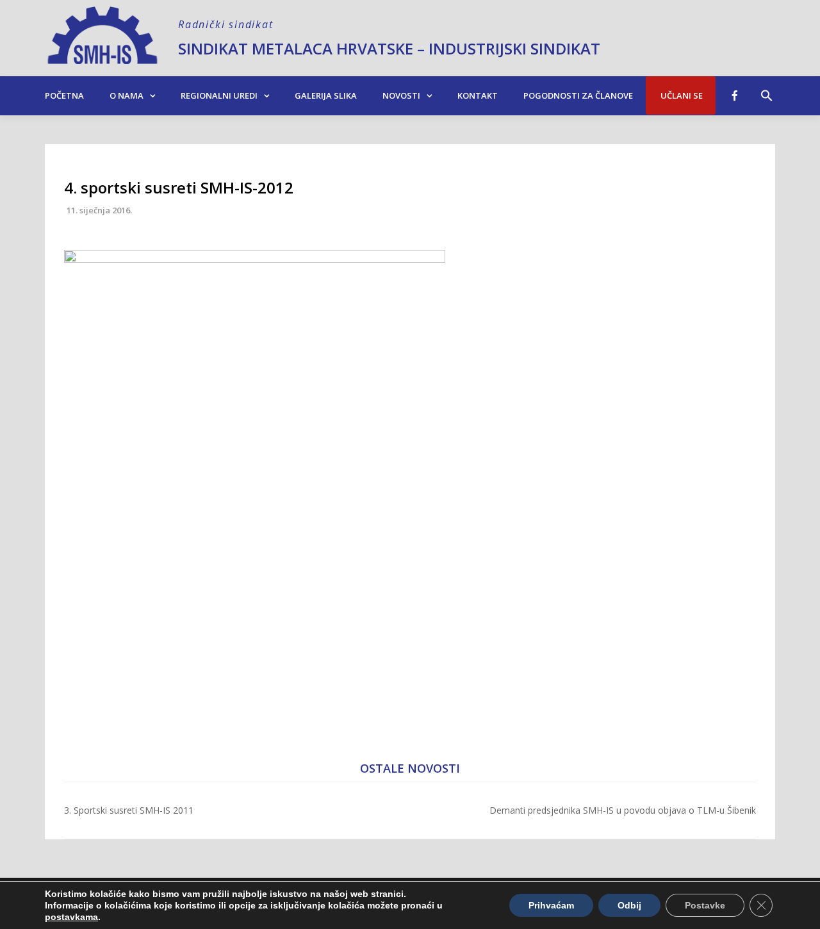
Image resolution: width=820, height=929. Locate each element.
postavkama (71, 917)
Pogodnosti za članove (578, 95)
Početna (64, 95)
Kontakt (477, 95)
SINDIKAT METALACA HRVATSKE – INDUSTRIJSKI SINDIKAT (389, 48)
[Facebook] (735, 95)
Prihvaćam (551, 905)
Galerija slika (326, 95)
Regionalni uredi (219, 95)
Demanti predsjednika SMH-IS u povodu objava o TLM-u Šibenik (622, 810)
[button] (767, 89)
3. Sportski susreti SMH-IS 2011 (128, 810)
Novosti (401, 95)
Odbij (629, 905)
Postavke (705, 905)
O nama (127, 95)
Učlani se (681, 95)
